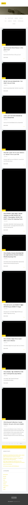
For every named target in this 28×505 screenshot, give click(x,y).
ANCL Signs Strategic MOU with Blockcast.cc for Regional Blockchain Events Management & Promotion (14, 462)
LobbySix (10, 21)
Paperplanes (20, 21)
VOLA (4, 44)
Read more (6, 57)
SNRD (4, 487)
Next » (21, 443)
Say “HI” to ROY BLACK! (7, 464)
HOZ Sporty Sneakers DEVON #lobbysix (11, 466)
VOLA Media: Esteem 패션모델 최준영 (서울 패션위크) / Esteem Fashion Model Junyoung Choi (13, 255)
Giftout (21, 18)
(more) (14, 23)
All (6, 18)
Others (14, 21)
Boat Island (10, 18)
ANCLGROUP (10, 501)
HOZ (5, 21)
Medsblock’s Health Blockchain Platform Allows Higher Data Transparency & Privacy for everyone (13, 455)
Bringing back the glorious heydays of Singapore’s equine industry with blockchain (13, 459)
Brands (16, 18)
